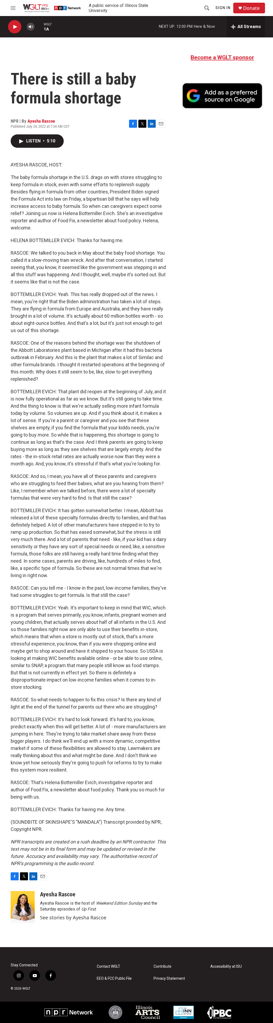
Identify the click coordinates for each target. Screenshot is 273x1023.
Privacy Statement (169, 979)
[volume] (30, 27)
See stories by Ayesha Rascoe (73, 917)
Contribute (162, 966)
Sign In (223, 8)
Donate (251, 8)
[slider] (39, 26)
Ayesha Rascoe (41, 121)
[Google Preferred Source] (222, 95)
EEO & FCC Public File (114, 979)
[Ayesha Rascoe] (23, 907)
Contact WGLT (108, 966)
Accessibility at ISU (226, 966)
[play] (14, 27)
